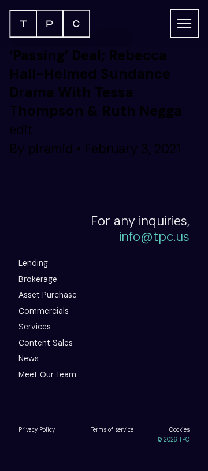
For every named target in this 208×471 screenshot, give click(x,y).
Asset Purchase (47, 295)
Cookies (179, 429)
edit (20, 129)
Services (34, 326)
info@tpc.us (154, 236)
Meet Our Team (47, 374)
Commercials (43, 311)
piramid (50, 148)
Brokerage (37, 279)
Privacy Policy (36, 429)
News (28, 358)
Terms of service (112, 429)
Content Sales (45, 343)
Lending (33, 263)
